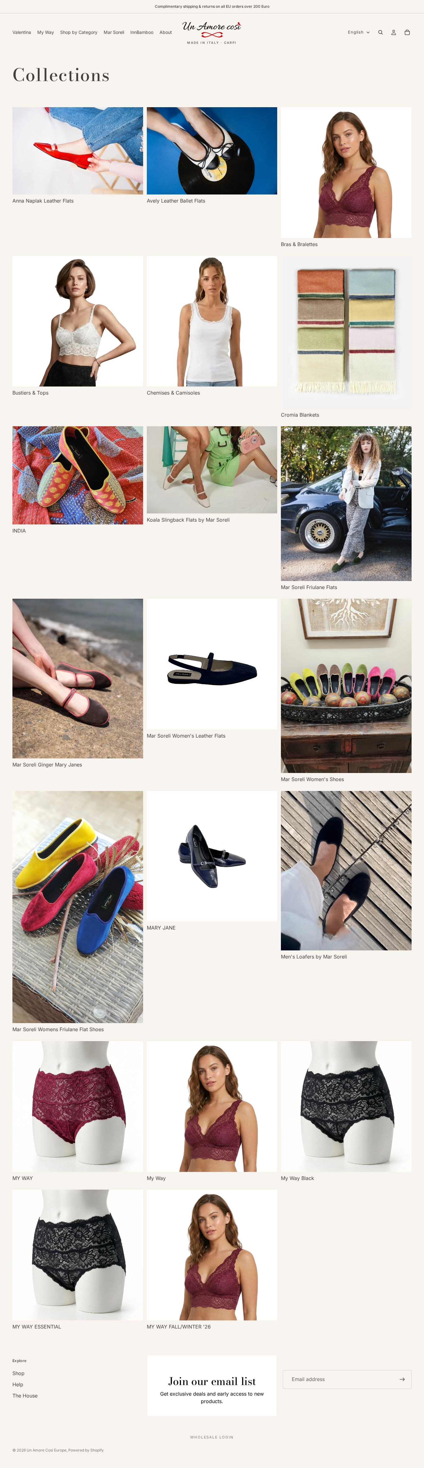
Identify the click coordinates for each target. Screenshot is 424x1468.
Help (17, 1384)
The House (25, 1396)
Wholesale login (212, 1437)
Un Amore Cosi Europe (46, 1450)
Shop (18, 1373)
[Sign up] (402, 1379)
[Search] (380, 32)
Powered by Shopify (86, 1450)
